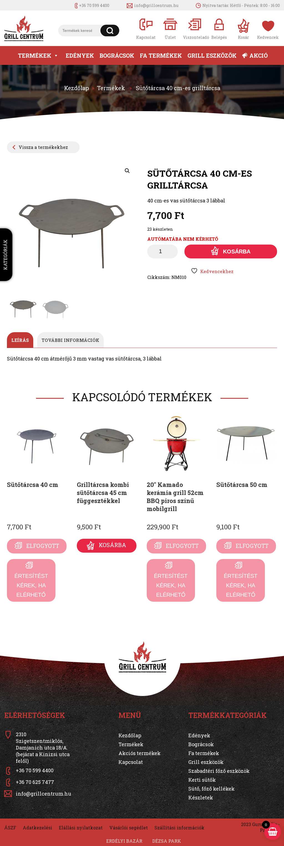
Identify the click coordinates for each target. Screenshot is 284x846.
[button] (127, 171)
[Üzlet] (170, 28)
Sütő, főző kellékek (211, 788)
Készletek (200, 797)
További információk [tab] (70, 340)
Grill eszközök (212, 55)
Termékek (34, 55)
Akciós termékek (139, 753)
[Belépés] (219, 28)
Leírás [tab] (20, 340)
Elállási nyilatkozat (81, 827)
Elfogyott (42, 545)
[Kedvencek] (268, 28)
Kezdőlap (76, 88)
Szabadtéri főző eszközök (219, 771)
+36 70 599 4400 (94, 5)
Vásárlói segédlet (128, 827)
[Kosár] (243, 28)
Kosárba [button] (112, 544)
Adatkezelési (37, 827)
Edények (80, 55)
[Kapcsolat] (146, 28)
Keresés (110, 30)
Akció (258, 55)
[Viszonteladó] (194, 28)
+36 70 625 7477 (35, 782)
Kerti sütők (202, 779)
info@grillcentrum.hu (156, 5)
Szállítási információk (179, 827)
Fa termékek (161, 55)
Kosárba (236, 251)
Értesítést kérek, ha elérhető (31, 585)
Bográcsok (117, 55)
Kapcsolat (130, 762)
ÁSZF (10, 827)
